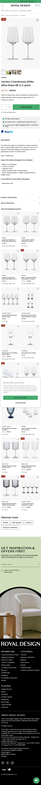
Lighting (23, 660)
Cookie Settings (20, 402)
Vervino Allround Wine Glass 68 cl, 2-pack (27, 240)
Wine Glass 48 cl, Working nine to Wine (9, 353)
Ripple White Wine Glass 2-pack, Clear (9, 466)
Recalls (3, 680)
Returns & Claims (7, 660)
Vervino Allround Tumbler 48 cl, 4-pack (28, 429)
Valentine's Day (6, 689)
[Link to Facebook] (7, 762)
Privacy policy (5, 665)
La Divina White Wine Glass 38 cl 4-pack (27, 504)
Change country (6, 726)
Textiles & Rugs (25, 667)
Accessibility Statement (9, 678)
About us (4, 670)
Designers (4, 675)
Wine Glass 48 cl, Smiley (28, 353)
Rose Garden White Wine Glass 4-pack (9, 316)
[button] (36, 6)
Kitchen (23, 665)
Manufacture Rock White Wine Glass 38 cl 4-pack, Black (28, 316)
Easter (3, 691)
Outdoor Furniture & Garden (30, 670)
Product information (9, 197)
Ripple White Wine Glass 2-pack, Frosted (28, 466)
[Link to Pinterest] (2, 762)
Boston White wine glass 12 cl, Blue (9, 429)
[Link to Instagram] (12, 762)
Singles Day (5, 699)
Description (5, 140)
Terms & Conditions (8, 662)
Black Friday (5, 702)
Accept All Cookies (20, 397)
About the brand (7, 203)
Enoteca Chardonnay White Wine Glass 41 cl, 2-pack (9, 278)
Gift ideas (4, 694)
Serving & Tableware (27, 657)
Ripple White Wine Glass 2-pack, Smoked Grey (9, 504)
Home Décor (24, 662)
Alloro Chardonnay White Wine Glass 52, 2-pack (28, 278)
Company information (9, 667)
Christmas (4, 707)
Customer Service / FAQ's (10, 654)
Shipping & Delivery (7, 657)
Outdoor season (6, 697)
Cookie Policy (5, 672)
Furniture (23, 654)
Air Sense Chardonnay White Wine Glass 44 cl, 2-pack (10, 240)
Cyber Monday (6, 704)
